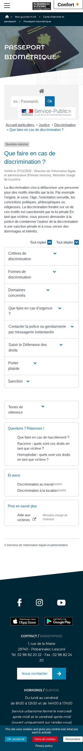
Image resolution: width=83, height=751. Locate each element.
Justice (44, 125)
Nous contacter (34, 673)
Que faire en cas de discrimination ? (36, 130)
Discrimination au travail (35, 484)
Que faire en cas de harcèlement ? (43, 437)
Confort (68, 4)
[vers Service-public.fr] (46, 112)
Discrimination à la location (37, 490)
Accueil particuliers (20, 125)
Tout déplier (65, 242)
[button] (32, 256)
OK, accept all (15, 739)
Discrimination (65, 125)
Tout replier (38, 242)
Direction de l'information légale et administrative (37, 545)
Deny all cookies (45, 739)
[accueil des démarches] (41, 91)
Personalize (72, 739)
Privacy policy (44, 746)
